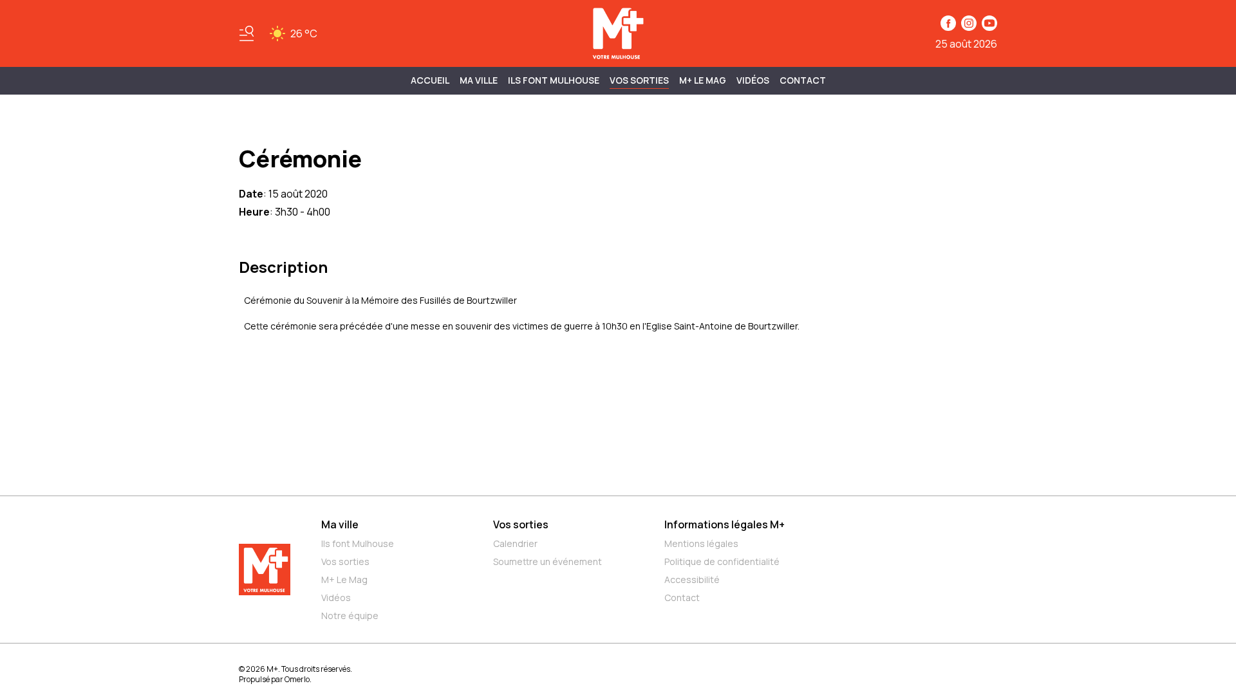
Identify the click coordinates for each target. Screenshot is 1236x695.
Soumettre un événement (547, 561)
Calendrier (515, 543)
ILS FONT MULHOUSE (553, 80)
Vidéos (752, 80)
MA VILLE (479, 80)
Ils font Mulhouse (357, 543)
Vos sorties (639, 80)
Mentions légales (701, 543)
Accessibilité (692, 579)
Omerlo (297, 679)
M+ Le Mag (702, 80)
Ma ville (340, 524)
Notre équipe (350, 615)
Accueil (430, 80)
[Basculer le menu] (246, 33)
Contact (803, 80)
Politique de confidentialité (722, 561)
